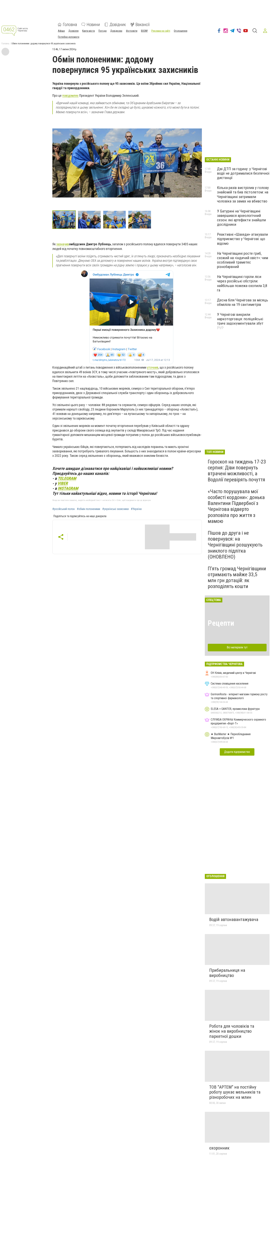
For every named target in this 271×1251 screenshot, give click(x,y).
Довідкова (116, 30)
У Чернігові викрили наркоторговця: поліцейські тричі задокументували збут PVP (240, 321)
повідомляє (70, 95)
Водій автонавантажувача (233, 919)
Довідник (118, 24)
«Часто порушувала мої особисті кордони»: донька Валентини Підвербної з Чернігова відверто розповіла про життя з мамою (236, 506)
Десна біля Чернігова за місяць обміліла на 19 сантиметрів (242, 302)
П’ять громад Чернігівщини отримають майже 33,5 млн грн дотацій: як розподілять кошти (237, 578)
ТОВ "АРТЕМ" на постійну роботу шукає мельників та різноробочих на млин (234, 1092)
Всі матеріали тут (237, 647)
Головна (70, 24)
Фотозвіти (131, 30)
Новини (93, 24)
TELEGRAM (67, 478)
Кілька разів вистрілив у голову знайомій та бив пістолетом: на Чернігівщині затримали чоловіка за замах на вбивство (243, 194)
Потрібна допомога (68, 36)
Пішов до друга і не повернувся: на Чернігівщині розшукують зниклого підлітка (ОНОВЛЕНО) (235, 545)
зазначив (62, 244)
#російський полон (63, 509)
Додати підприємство (237, 752)
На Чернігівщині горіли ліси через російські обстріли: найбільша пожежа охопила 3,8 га (242, 283)
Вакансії (143, 24)
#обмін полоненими (88, 509)
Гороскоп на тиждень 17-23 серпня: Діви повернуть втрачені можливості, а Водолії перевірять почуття (237, 471)
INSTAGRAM (68, 488)
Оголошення (180, 30)
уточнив (152, 367)
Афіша (61, 30)
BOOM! (144, 30)
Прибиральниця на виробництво (227, 973)
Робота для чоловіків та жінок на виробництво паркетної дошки (231, 1031)
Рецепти (221, 623)
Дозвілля (73, 30)
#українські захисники (115, 509)
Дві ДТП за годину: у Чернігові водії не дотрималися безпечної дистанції (243, 173)
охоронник (219, 1148)
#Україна (136, 509)
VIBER (63, 483)
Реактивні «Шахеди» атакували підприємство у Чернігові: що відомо (242, 238)
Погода (102, 30)
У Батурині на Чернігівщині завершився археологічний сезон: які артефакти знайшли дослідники (241, 218)
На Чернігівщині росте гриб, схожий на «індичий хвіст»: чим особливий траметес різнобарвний (242, 260)
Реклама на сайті (160, 30)
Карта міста (88, 30)
